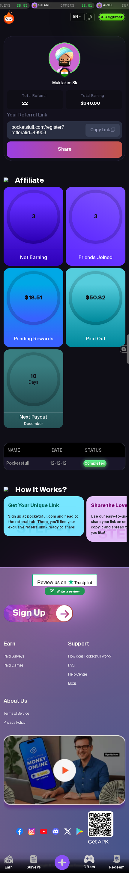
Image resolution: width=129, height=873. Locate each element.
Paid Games (13, 665)
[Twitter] (67, 831)
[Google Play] (79, 831)
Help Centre (77, 674)
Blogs (72, 683)
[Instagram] (31, 831)
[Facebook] (19, 831)
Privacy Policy (15, 722)
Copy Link (100, 130)
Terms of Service (16, 713)
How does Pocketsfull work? (89, 656)
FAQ (71, 665)
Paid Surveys (14, 656)
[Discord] (55, 831)
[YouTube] (43, 831)
